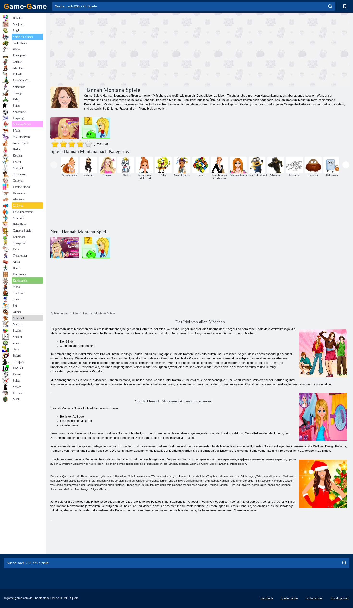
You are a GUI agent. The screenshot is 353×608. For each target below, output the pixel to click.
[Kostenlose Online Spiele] (25, 6)
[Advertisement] (125, 48)
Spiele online (289, 598)
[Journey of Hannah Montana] (96, 128)
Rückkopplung (339, 598)
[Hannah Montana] (64, 128)
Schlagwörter (314, 598)
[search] (330, 6)
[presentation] (53, 164)
